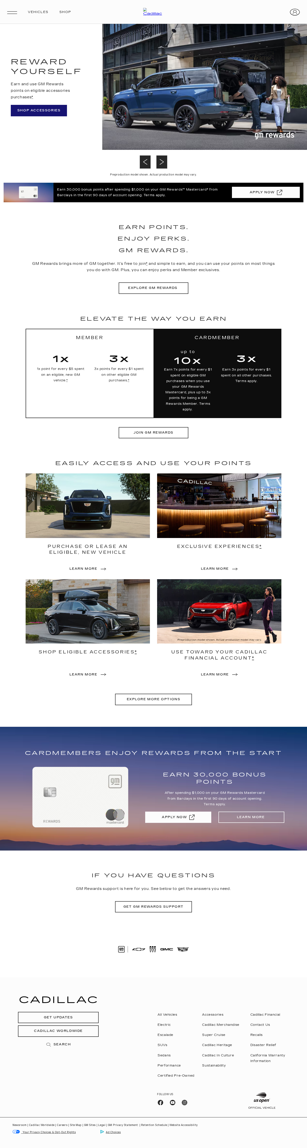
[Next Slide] (161, 162)
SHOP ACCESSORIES (39, 110)
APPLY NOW (262, 192)
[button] (32, 97)
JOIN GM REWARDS (153, 432)
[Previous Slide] (145, 162)
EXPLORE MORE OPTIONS (153, 699)
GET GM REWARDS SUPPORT (153, 907)
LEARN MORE (251, 817)
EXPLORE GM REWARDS (153, 288)
